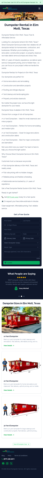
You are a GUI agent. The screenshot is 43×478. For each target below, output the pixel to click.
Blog (3, 455)
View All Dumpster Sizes (20, 444)
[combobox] (31, 234)
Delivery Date (11, 238)
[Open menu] (39, 8)
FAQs (9, 455)
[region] (21, 284)
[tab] (19, 296)
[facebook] (3, 463)
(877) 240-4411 (12, 197)
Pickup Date (30, 238)
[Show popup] (38, 234)
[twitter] (11, 463)
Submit (9, 263)
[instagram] (7, 463)
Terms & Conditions (21, 455)
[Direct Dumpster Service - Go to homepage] (10, 8)
